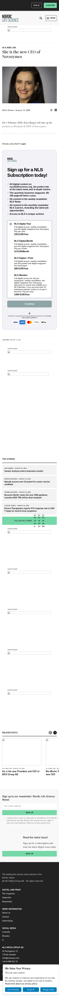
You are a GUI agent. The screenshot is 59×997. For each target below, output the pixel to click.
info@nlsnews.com (10, 958)
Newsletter (7, 901)
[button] (55, 732)
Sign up (29, 812)
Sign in (36, 5)
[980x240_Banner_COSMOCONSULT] (29, 30)
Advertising (7, 920)
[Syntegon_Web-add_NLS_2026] (29, 532)
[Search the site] (41, 18)
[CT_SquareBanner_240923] (29, 653)
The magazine (8, 893)
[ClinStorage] (29, 693)
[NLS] (10, 18)
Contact (5, 916)
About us (6, 912)
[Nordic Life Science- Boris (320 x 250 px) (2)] (29, 613)
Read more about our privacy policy (21, 983)
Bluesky (6, 935)
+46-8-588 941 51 (10, 961)
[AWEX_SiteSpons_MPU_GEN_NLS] (29, 572)
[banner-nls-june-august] (29, 352)
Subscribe (50, 5)
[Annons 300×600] (28, 374)
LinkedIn (6, 931)
